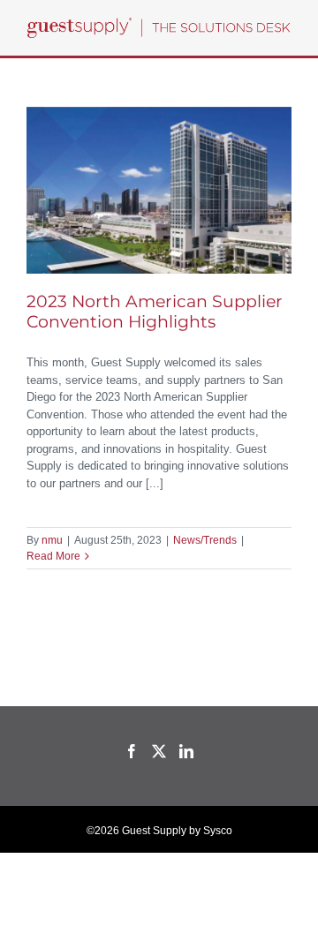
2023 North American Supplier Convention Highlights (154, 311)
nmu (52, 540)
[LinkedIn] (186, 751)
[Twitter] (159, 751)
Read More (53, 556)
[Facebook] (132, 751)
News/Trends (205, 540)
